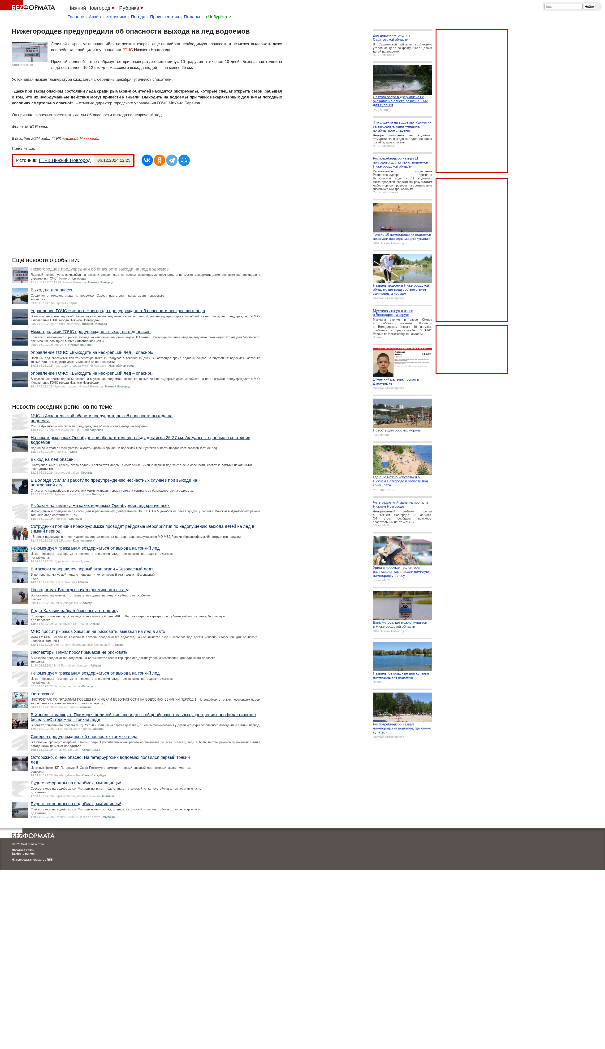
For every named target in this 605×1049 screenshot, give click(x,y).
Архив (95, 16)
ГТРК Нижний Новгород (65, 160)
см (96, 67)
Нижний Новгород (80, 138)
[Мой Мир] (184, 160)
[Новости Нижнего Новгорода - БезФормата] (28, 6)
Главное (76, 16)
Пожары (192, 16)
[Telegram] (171, 160)
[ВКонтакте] (147, 160)
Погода (138, 16)
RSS (50, 859)
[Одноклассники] (159, 160)
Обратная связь (23, 850)
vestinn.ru (26, 65)
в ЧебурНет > (218, 16)
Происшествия (164, 16)
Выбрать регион (23, 853)
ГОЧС (127, 50)
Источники (116, 16)
